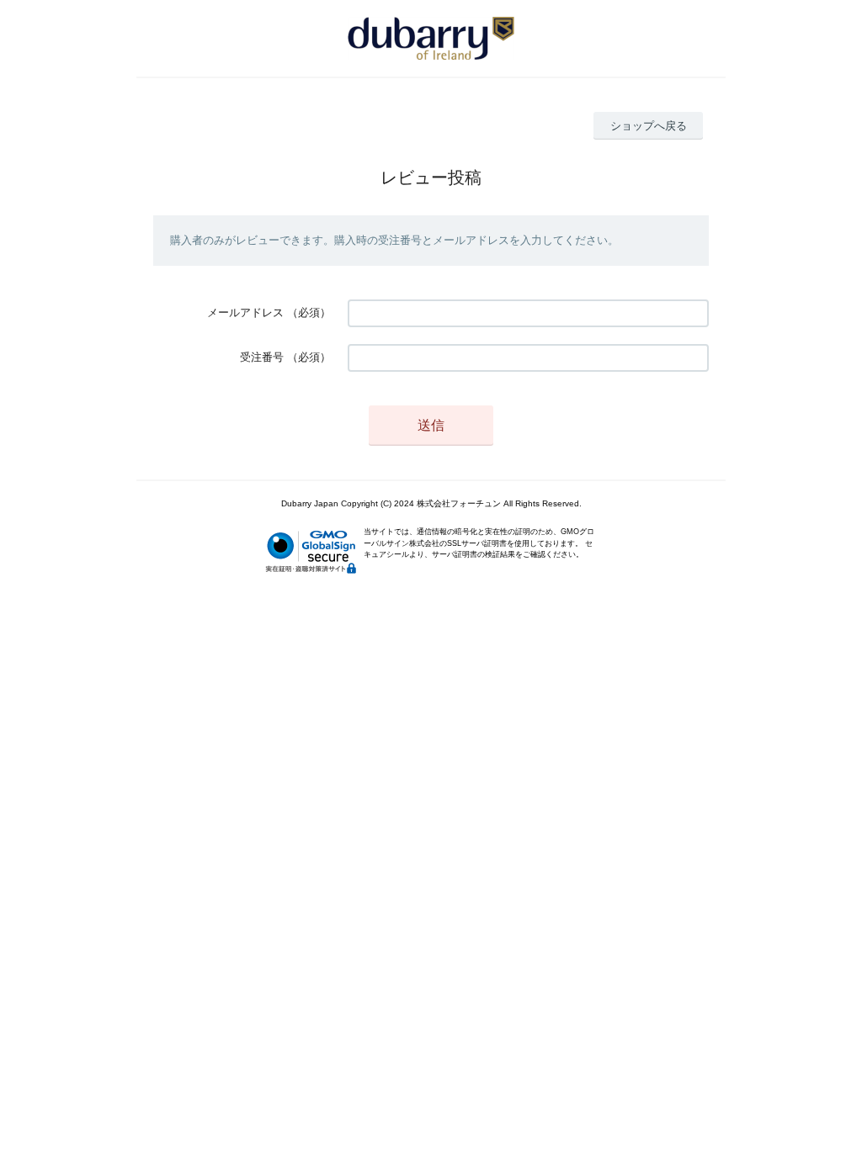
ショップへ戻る (648, 125)
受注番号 (262, 357)
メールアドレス (245, 312)
